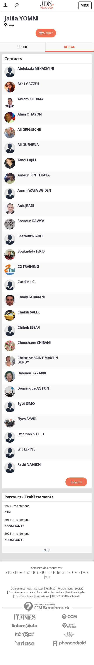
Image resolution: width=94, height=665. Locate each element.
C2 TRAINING (28, 266)
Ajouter (48, 33)
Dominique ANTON (33, 388)
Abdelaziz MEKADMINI (35, 68)
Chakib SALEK (28, 312)
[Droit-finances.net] (69, 625)
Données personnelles (22, 592)
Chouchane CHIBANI (34, 342)
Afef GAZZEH (28, 83)
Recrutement (65, 588)
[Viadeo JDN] (69, 634)
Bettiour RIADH (30, 236)
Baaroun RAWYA (30, 220)
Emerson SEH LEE (31, 434)
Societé (79, 588)
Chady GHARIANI (31, 297)
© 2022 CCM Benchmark (65, 596)
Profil (22, 47)
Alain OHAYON (29, 114)
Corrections (42, 596)
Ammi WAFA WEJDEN (34, 190)
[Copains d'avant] (24, 634)
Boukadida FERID (31, 251)
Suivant (75, 482)
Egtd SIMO (26, 403)
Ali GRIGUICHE (29, 129)
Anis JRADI (25, 205)
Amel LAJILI (26, 159)
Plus (46, 550)
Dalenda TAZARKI (31, 373)
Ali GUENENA (28, 144)
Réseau (69, 47)
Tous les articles (23, 596)
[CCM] (69, 617)
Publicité (50, 588)
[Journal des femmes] (24, 617)
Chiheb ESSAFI (28, 327)
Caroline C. (26, 281)
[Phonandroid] (69, 643)
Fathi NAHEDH (29, 464)
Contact (38, 588)
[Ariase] (24, 643)
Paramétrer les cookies (50, 592)
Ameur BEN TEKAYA (33, 175)
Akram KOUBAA (30, 99)
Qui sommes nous (21, 588)
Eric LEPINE (26, 449)
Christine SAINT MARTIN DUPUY (37, 360)
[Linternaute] (24, 626)
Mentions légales (75, 592)
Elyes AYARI (26, 418)
